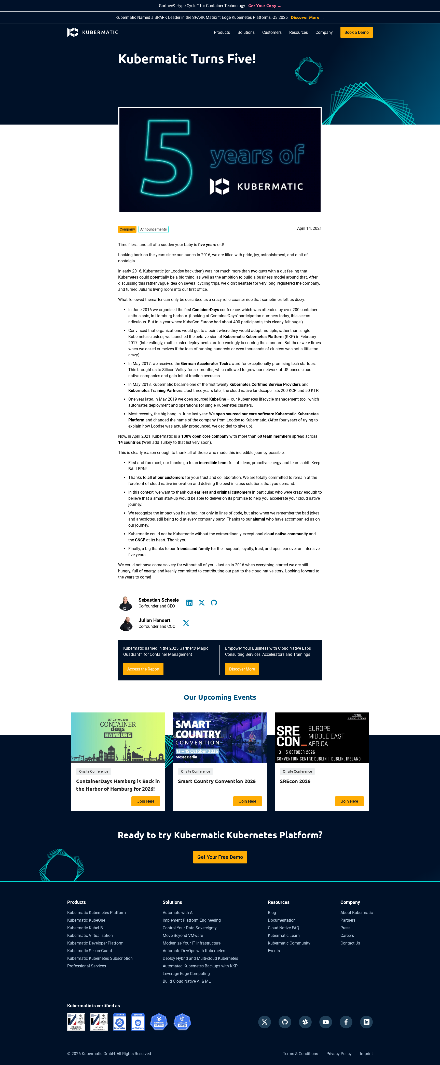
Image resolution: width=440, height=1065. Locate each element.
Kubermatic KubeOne (86, 920)
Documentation (282, 920)
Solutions (246, 32)
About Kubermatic (356, 912)
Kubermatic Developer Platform (95, 943)
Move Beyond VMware (183, 935)
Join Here (145, 801)
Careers (347, 935)
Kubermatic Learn (284, 935)
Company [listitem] (127, 229)
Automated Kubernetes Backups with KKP (200, 966)
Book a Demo (357, 32)
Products (222, 32)
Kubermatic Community (289, 943)
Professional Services (86, 966)
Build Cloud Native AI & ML (187, 981)
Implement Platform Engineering (192, 920)
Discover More (242, 669)
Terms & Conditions (300, 1053)
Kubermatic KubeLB (85, 927)
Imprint (366, 1053)
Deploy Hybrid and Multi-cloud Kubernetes (200, 958)
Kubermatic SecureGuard (89, 950)
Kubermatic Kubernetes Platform (96, 912)
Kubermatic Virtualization (90, 935)
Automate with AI (178, 912)
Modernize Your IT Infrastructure (192, 943)
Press (345, 927)
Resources (298, 32)
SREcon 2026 (295, 781)
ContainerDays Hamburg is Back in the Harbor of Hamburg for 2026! (118, 785)
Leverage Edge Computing (186, 973)
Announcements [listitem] (153, 229)
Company (324, 32)
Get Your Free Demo (220, 857)
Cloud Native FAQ (283, 927)
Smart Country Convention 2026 (217, 781)
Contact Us (350, 943)
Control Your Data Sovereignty (190, 927)
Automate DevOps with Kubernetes (194, 950)
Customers (272, 32)
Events (274, 950)
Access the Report (143, 669)
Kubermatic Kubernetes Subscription (100, 958)
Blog (272, 912)
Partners (347, 920)
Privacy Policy (339, 1053)
